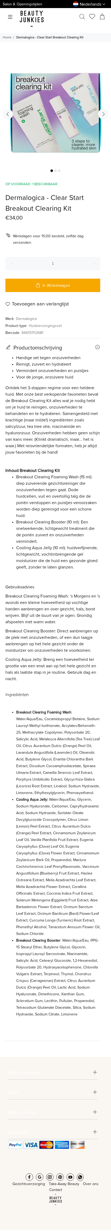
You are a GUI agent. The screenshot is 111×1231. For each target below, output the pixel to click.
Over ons (91, 1184)
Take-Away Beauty (64, 1184)
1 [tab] (51, 170)
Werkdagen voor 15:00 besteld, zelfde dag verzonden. (48, 239)
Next (103, 114)
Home (7, 37)
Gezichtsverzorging (28, 1184)
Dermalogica (26, 319)
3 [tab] (59, 170)
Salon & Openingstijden (22, 4)
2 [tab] (55, 170)
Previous (8, 114)
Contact (55, 1190)
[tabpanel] (55, 110)
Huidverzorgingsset (45, 326)
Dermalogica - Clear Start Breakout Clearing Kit (50, 37)
